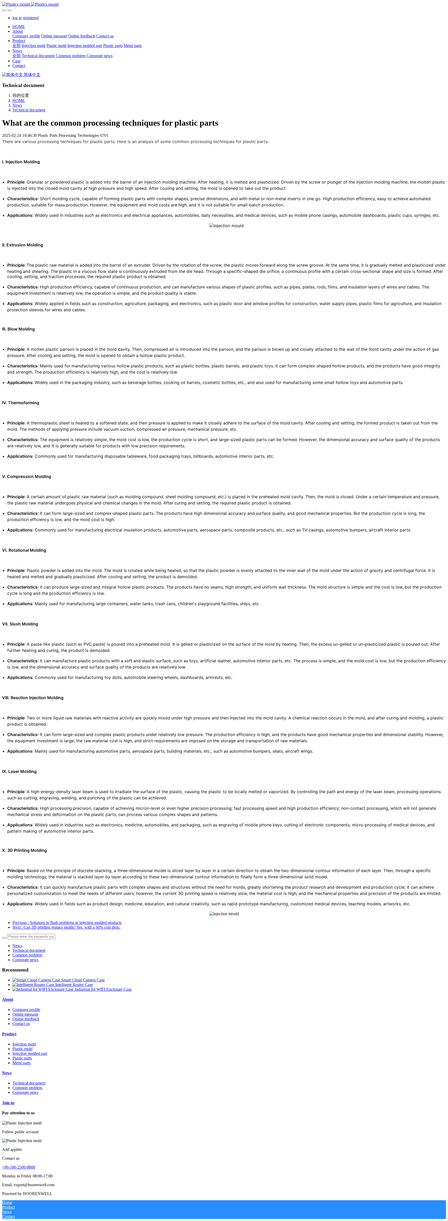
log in (17, 18)
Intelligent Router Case (74, 984)
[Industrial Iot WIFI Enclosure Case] (43, 989)
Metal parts (21, 1063)
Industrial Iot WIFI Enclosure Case (103, 989)
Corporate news (25, 959)
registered (31, 18)
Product (9, 1034)
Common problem (27, 955)
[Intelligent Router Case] (33, 984)
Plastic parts (22, 1058)
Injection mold (24, 1044)
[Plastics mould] (224, 4)
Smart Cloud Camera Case (83, 980)
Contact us (21, 1023)
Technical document (28, 110)
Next (66, 927)
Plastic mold (22, 1049)
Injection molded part (29, 1053)
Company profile (26, 1009)
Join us (8, 1103)
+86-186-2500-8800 (18, 1167)
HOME (18, 26)
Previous (67, 922)
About (7, 999)
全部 (16, 45)
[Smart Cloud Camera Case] (36, 980)
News (17, 105)
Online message (25, 1014)
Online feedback (25, 1019)
